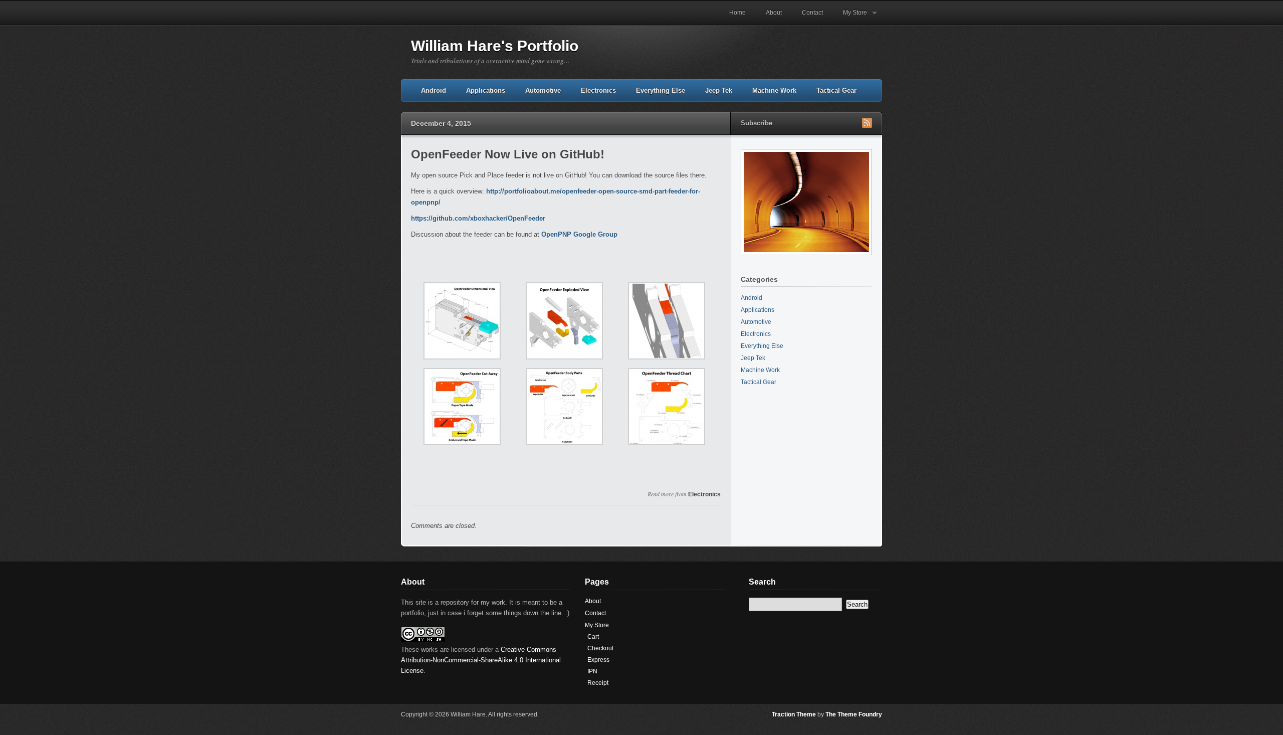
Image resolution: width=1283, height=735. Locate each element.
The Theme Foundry (853, 714)
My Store (850, 17)
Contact (812, 12)
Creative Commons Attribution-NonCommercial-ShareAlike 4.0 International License (481, 660)
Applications (485, 90)
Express (598, 659)
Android (433, 90)
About (774, 12)
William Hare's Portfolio (494, 46)
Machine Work (774, 90)
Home (737, 12)
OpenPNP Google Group (579, 234)
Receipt (597, 682)
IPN (592, 671)
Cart (593, 636)
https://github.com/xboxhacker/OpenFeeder (478, 218)
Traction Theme (794, 714)
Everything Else (660, 90)
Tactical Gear (836, 90)
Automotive (543, 90)
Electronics (598, 90)
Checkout (600, 648)
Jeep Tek (718, 90)
